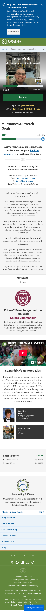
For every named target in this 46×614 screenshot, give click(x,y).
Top (41, 512)
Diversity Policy (17, 605)
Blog (4, 547)
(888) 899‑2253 (13, 585)
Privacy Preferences (34, 607)
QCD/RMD (28, 109)
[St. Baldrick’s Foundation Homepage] (11, 42)
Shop (12, 555)
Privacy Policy (34, 602)
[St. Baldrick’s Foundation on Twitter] (11, 563)
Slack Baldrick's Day (26, 178)
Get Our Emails (16, 512)
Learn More (13, 31)
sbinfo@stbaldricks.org (29, 585)
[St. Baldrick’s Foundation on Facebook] (17, 563)
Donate (23, 97)
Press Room (21, 555)
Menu (3, 49)
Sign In (5, 512)
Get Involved (8, 523)
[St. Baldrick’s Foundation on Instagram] (27, 563)
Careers (26, 555)
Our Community (9, 529)
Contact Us (32, 555)
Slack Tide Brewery (24, 181)
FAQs (15, 555)
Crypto (37, 109)
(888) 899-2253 (27, 105)
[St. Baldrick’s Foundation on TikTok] (32, 563)
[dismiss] (41, 4)
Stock (20, 109)
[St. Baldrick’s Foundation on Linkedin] (22, 563)
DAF (14, 109)
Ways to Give (8, 541)
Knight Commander (23, 318)
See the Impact (9, 535)
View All (39, 455)
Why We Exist (8, 517)
